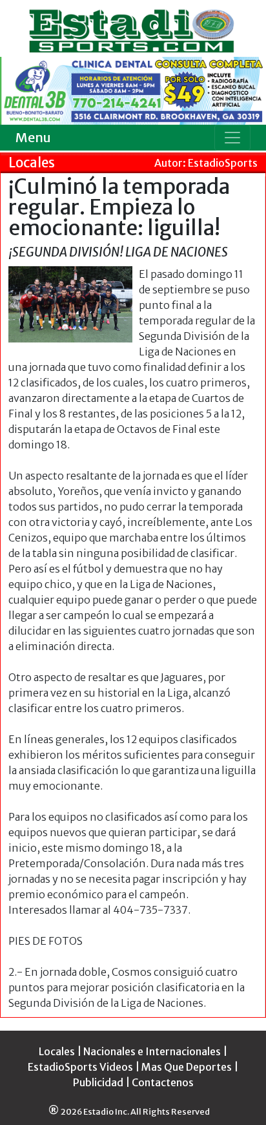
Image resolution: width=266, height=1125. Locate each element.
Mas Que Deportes (186, 1066)
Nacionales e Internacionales (152, 1051)
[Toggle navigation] (232, 138)
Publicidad (98, 1082)
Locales (57, 1051)
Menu (33, 137)
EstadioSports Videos (80, 1066)
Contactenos (163, 1082)
